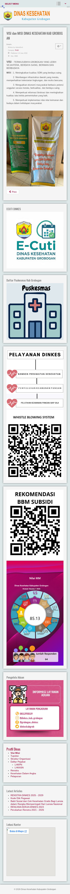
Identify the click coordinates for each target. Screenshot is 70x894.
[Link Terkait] (35, 359)
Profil (17, 50)
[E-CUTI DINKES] (35, 239)
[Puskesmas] (35, 311)
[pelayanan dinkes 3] (35, 401)
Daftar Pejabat (18, 761)
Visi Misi (15, 753)
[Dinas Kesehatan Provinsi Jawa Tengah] (35, 525)
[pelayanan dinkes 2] (35, 388)
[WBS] (35, 444)
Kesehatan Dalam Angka (23, 773)
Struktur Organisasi (20, 758)
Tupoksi (15, 756)
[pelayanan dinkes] (35, 376)
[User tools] (59, 46)
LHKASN (19, 767)
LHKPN (18, 764)
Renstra (15, 770)
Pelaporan (16, 776)
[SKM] (35, 613)
